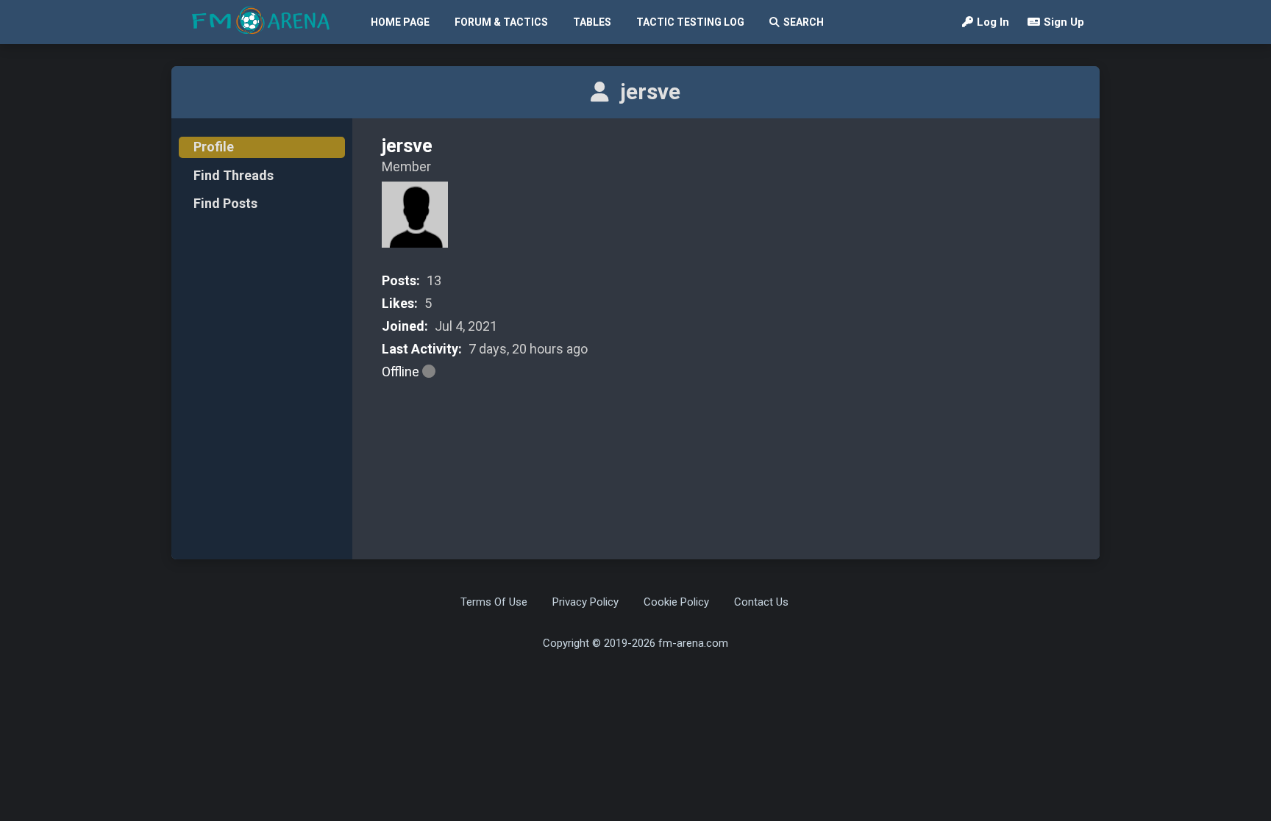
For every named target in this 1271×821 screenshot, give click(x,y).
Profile (213, 146)
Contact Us (761, 602)
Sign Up (1064, 22)
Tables (592, 22)
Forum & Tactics (501, 22)
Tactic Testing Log (690, 22)
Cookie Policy (676, 602)
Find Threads (233, 175)
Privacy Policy (585, 602)
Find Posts (225, 203)
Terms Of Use (493, 602)
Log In (993, 22)
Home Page (400, 22)
